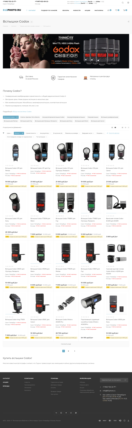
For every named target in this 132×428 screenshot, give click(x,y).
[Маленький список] (112, 127)
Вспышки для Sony (66, 121)
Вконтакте (56, 413)
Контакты (27, 390)
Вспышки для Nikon (81, 121)
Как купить (54, 394)
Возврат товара (56, 391)
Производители (29, 385)
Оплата (53, 387)
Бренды (6, 386)
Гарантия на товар (57, 382)
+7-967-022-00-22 (41, 1)
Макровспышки (93, 117)
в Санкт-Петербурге (80, 1)
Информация (85, 378)
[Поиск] (122, 2)
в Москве (77, 3)
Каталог (6, 378)
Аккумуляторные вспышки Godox (53, 117)
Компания (28, 378)
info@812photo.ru (109, 391)
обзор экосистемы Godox (22, 111)
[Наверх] (123, 365)
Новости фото (84, 385)
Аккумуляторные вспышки (76, 117)
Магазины (27, 387)
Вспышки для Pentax (11, 121)
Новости (27, 382)
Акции (5, 382)
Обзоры (82, 382)
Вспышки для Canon (97, 121)
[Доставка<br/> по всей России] (21, 77)
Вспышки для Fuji (26, 121)
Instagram (61, 413)
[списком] (125, 127)
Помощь (54, 378)
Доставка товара (56, 385)
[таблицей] (128, 127)
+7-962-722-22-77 (9, 1)
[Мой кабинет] (128, 2)
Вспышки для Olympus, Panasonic (46, 121)
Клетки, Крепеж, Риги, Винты (30, 117)
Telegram (66, 413)
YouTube (71, 413)
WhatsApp (76, 413)
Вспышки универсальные (109, 117)
